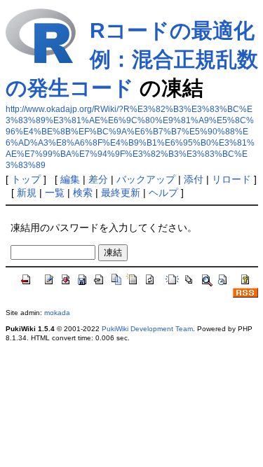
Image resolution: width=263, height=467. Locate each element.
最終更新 (120, 192)
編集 (70, 179)
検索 (83, 192)
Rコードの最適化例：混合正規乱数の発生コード (132, 59)
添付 (193, 179)
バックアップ (145, 179)
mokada (57, 312)
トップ (26, 179)
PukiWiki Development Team (147, 329)
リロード (231, 179)
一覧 (55, 192)
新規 (26, 192)
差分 (98, 179)
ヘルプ (163, 192)
